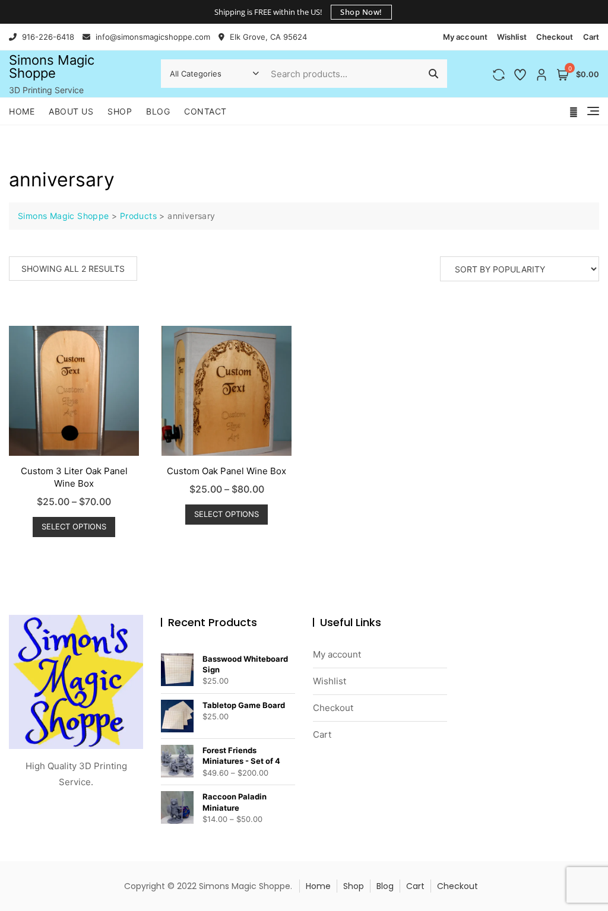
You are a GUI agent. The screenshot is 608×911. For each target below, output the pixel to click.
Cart (591, 37)
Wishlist (512, 37)
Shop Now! (361, 12)
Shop (119, 111)
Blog (158, 111)
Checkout (555, 37)
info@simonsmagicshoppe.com (151, 37)
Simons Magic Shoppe (51, 66)
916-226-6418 (47, 37)
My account (465, 37)
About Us (71, 111)
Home (21, 111)
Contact (205, 111)
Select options (74, 526)
